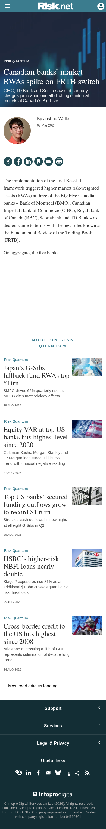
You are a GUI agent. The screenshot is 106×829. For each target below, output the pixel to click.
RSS (87, 773)
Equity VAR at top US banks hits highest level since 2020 (36, 436)
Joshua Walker (57, 118)
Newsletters (48, 773)
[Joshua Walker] (17, 130)
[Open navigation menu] (5, 6)
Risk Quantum (16, 61)
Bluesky (58, 773)
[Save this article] (38, 161)
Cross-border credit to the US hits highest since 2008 (34, 633)
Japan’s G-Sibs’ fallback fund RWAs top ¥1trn (37, 375)
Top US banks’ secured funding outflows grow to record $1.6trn (36, 504)
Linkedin (28, 773)
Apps (67, 773)
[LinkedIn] (28, 161)
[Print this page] (59, 161)
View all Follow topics (18, 773)
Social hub (77, 773)
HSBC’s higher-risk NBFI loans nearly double (31, 566)
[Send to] (48, 161)
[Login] (100, 6)
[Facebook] (18, 161)
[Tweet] (8, 161)
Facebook (38, 773)
